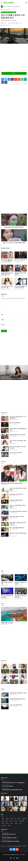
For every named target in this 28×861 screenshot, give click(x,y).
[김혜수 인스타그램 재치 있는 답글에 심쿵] (14, 676)
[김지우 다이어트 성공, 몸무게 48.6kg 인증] (5, 671)
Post (15, 818)
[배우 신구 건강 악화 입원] (21, 255)
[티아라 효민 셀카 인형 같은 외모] (23, 671)
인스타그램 (4, 825)
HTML (11, 818)
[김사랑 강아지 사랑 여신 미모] (14, 809)
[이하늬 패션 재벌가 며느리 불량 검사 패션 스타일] (14, 798)
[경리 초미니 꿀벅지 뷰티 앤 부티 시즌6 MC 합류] (23, 666)
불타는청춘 (22, 820)
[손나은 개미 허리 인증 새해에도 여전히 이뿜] (7, 281)
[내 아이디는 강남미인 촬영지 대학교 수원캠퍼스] (5, 507)
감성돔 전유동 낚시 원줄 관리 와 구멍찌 (18, 692)
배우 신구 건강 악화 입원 (20, 259)
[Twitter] (5, 79)
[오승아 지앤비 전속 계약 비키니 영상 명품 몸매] (5, 490)
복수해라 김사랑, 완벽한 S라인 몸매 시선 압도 (12, 378)
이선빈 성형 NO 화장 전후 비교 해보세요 (18, 511)
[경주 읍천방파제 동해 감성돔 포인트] (5, 700)
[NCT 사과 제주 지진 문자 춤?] (5, 454)
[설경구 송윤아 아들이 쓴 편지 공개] (5, 518)
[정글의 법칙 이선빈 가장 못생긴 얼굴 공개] (5, 534)
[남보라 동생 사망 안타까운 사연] (5, 496)
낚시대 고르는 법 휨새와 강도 (16, 704)
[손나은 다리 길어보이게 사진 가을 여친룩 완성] (5, 809)
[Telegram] (25, 79)
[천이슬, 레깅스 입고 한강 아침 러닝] (14, 671)
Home (3, 9)
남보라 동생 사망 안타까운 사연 (16, 494)
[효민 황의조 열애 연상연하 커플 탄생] (21, 268)
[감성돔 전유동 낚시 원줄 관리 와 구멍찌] (5, 694)
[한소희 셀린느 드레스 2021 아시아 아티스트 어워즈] (14, 666)
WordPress (24, 818)
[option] (14, 372)
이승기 (20, 823)
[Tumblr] (12, 79)
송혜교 (16, 823)
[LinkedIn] (9, 79)
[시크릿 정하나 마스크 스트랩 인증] (23, 676)
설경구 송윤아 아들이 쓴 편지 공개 (17, 516)
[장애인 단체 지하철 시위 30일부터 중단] (21, 591)
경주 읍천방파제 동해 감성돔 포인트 (17, 698)
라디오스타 (16, 820)
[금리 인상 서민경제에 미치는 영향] (21, 577)
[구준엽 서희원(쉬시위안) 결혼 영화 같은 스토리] (7, 268)
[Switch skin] (1, 3)
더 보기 (13, 73)
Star (14, 12)
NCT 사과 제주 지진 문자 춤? (16, 452)
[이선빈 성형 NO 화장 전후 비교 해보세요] (5, 513)
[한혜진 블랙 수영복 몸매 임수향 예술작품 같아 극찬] (14, 681)
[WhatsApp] (22, 79)
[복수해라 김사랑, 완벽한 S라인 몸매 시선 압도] (23, 798)
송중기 (11, 823)
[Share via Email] (5, 82)
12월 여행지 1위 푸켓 (7, 622)
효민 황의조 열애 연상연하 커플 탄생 (17, 434)
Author (7, 818)
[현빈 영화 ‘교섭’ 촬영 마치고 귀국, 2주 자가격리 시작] (5, 681)
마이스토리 (4, 23)
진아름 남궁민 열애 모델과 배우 (16, 500)
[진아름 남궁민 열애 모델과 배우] (5, 501)
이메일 (2, 319)
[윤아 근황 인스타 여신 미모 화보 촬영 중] (23, 681)
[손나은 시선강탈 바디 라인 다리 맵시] (5, 803)
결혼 (2, 820)
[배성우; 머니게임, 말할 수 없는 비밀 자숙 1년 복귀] (21, 281)
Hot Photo (10, 12)
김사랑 (6, 820)
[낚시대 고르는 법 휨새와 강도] (5, 706)
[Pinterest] (15, 79)
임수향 (9, 825)
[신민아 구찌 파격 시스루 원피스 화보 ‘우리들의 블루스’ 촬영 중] (5, 798)
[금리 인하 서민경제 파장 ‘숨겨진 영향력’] (7, 591)
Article (3, 818)
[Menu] (26, 3)
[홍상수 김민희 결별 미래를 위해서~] (5, 529)
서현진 (3, 823)
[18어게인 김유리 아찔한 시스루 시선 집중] (5, 676)
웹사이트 (3, 324)
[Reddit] (19, 79)
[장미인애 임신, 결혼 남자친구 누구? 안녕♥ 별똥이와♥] (7, 255)
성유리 (7, 823)
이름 (2, 314)
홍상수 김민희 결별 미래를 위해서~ (17, 527)
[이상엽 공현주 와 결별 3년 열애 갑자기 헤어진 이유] (5, 524)
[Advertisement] (14, 56)
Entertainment (8, 9)
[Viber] (2, 82)
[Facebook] (2, 79)
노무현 (11, 820)
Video (19, 818)
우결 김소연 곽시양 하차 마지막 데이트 (11, 483)
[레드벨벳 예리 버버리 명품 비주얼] (23, 809)
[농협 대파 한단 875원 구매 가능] (7, 577)
